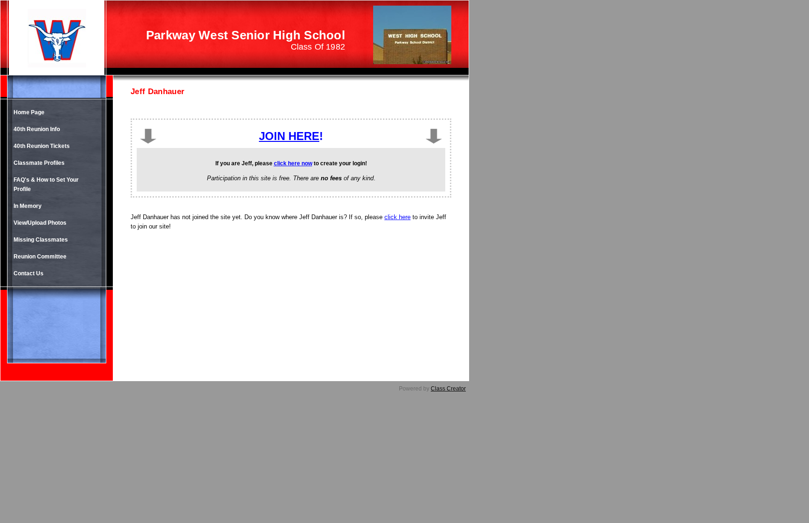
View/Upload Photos (40, 223)
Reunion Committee (40, 256)
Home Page (29, 112)
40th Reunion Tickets (42, 146)
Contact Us (29, 273)
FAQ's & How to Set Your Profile (46, 184)
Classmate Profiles (39, 163)
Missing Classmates (41, 239)
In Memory (28, 206)
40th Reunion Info (37, 129)
